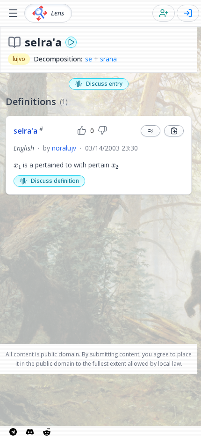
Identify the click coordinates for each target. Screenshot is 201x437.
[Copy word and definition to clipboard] (174, 130)
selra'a (28, 131)
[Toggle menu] (13, 13)
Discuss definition (55, 181)
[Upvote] (81, 131)
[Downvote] (102, 131)
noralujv (64, 147)
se (88, 58)
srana (108, 58)
